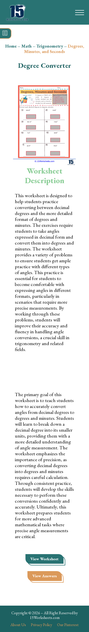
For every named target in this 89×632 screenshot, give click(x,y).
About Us (18, 624)
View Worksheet (44, 559)
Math (26, 46)
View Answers (44, 576)
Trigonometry (49, 46)
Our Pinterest (68, 624)
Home (11, 46)
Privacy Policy (41, 624)
